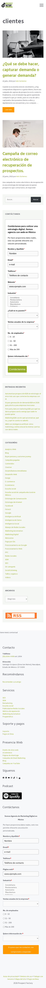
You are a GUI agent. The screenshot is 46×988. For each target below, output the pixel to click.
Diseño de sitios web (10, 750)
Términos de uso (26, 976)
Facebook (9, 505)
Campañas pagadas (12, 460)
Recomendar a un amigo (12, 682)
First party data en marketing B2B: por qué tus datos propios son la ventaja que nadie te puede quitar (22, 412)
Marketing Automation (14, 531)
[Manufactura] (23, 304)
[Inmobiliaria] (23, 298)
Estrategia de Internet (13, 502)
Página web (8, 869)
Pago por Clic (10, 541)
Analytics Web (10, 449)
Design (7, 478)
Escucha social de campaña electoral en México (20, 494)
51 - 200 (13, 345)
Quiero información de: (18, 356)
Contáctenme (17, 369)
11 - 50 (13, 341)
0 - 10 (12, 337)
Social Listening (11, 570)
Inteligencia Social (12, 523)
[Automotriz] (23, 302)
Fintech (8, 509)
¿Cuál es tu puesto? (17, 311)
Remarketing (7, 703)
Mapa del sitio (20, 979)
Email (10, 260)
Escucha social (10, 488)
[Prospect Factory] (7, 5)
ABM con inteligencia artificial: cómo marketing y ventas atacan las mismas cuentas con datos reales (22, 427)
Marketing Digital (11, 534)
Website (11, 282)
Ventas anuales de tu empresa (21, 322)
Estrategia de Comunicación (16, 498)
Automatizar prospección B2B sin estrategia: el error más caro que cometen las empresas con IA (23, 396)
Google (8, 513)
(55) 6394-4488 (8, 656)
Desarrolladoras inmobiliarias (16, 470)
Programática (8, 716)
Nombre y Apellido (16, 249)
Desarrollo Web (11, 474)
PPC (6, 552)
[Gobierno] (23, 306)
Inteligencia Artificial (13, 516)
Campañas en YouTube (11, 763)
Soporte (6, 731)
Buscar (35, 199)
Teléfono (12, 271)
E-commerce (10, 481)
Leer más (8, 109)
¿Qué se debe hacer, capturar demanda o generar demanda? (21, 70)
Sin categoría (10, 566)
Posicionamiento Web (13, 548)
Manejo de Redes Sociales (15, 527)
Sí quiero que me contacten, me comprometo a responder (21, 949)
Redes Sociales (10, 556)
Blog (7, 453)
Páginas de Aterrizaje (11, 755)
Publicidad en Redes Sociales (14, 708)
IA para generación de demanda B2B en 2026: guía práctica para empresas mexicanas (22, 404)
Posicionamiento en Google (16, 545)
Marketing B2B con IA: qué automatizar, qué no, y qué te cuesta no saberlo (22, 419)
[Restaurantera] (23, 300)
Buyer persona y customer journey (18, 456)
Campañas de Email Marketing (14, 758)
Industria (12, 293)
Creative (8, 467)
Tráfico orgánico (11, 574)
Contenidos (9, 463)
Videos (7, 577)
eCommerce (7, 752)
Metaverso (9, 538)
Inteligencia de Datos (13, 520)
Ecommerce (9, 485)
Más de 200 (15, 350)
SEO (6, 563)
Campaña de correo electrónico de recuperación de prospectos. (20, 162)
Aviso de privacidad (10, 976)
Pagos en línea (8, 734)
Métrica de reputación (11, 711)
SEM (6, 559)
